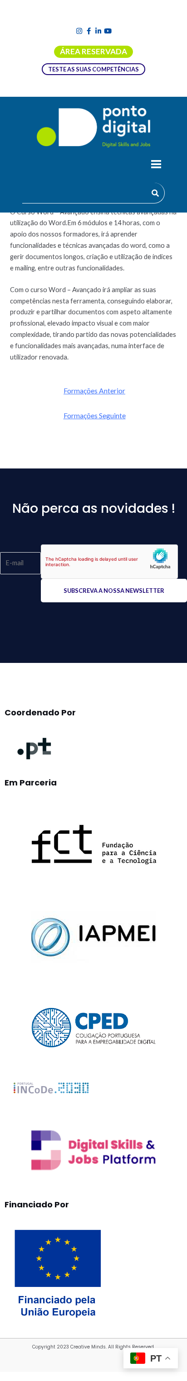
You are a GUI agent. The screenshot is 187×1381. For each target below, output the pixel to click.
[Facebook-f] (89, 31)
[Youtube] (108, 31)
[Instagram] (79, 31)
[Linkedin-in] (98, 31)
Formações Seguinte (95, 415)
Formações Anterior (94, 391)
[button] (156, 165)
